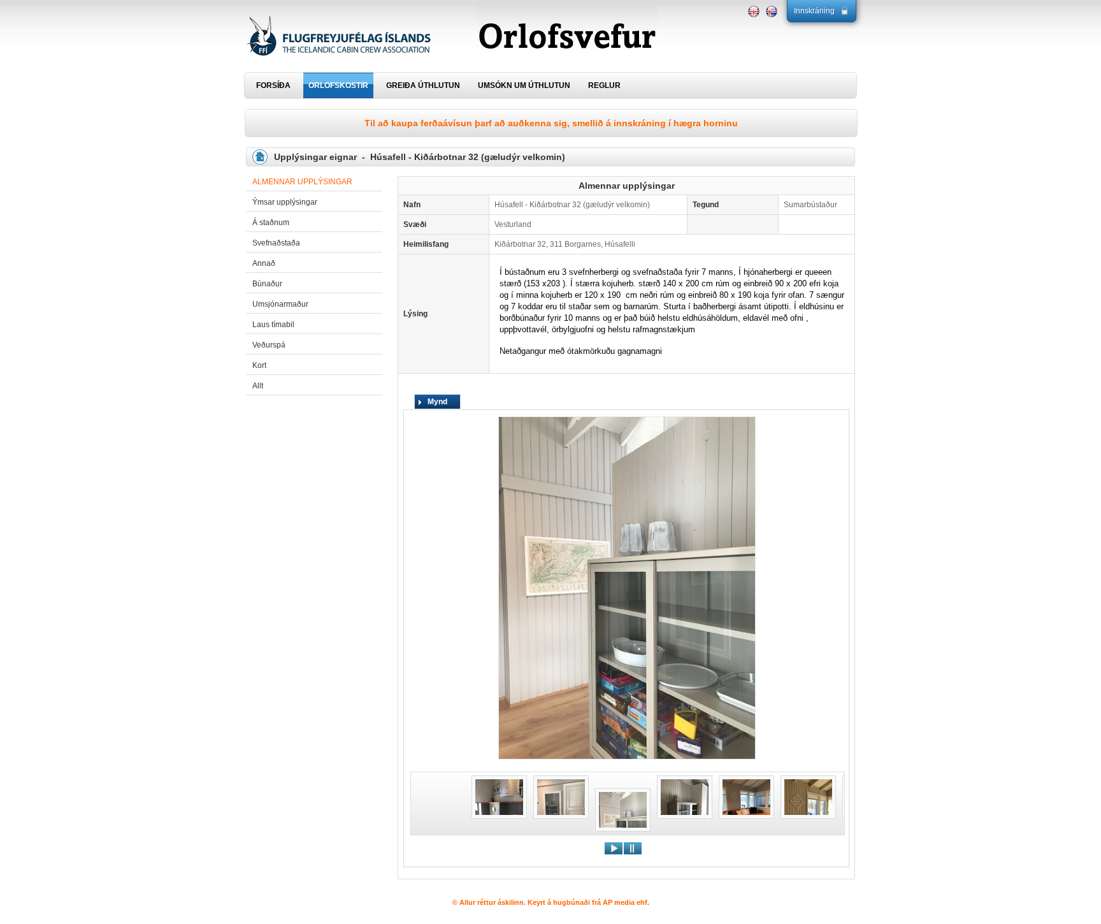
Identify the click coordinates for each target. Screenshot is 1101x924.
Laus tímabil (273, 324)
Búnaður (267, 283)
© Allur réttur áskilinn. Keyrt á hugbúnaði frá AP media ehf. (550, 902)
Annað (263, 263)
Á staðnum (270, 222)
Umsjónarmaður (280, 304)
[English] (753, 11)
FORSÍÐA (273, 85)
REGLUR (604, 85)
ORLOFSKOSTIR (338, 85)
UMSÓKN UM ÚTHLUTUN (524, 85)
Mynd (437, 401)
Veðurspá (268, 345)
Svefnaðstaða (276, 242)
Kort (259, 365)
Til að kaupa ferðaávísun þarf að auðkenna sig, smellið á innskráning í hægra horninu (551, 123)
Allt (257, 385)
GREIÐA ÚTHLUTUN (423, 85)
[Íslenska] (771, 11)
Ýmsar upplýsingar (284, 202)
